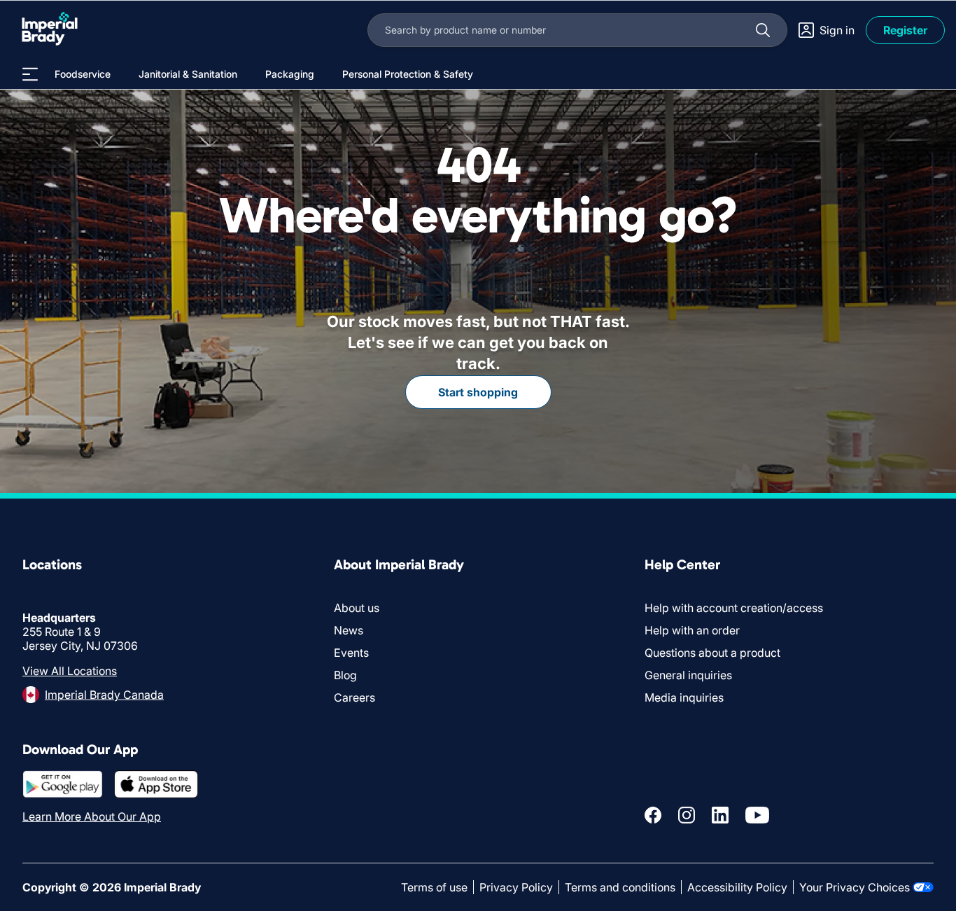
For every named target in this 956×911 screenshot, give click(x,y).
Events (351, 653)
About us (356, 608)
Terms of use (434, 887)
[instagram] (686, 815)
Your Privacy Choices (854, 887)
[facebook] (653, 815)
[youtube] (757, 815)
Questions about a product (712, 653)
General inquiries (688, 675)
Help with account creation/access (734, 608)
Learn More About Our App (91, 816)
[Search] (763, 30)
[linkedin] (720, 815)
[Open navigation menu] (30, 74)
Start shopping (478, 392)
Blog (345, 675)
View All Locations (69, 671)
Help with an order (692, 630)
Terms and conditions (620, 887)
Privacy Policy (516, 887)
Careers (354, 697)
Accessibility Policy (737, 887)
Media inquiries (684, 697)
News (348, 630)
